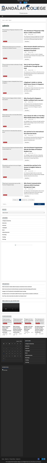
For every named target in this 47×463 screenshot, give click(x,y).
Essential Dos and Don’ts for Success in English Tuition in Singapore (12, 172)
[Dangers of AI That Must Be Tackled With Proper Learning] (29, 321)
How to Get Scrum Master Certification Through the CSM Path (12, 71)
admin (26, 34)
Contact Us (18, 459)
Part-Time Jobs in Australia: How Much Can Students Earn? (14, 296)
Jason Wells (15, 333)
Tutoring (4, 177)
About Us (7, 459)
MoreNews (33, 461)
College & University (6, 220)
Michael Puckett (27, 332)
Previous (15, 199)
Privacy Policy (12, 459)
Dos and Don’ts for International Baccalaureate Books (12, 137)
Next (33, 199)
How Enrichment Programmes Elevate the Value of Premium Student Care (12, 154)
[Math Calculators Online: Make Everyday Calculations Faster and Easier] (7, 321)
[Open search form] (45, 16)
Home (3, 459)
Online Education (5, 232)
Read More (27, 41)
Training (4, 126)
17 (3, 353)
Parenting (4, 234)
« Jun (3, 360)
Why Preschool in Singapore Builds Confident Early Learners (12, 104)
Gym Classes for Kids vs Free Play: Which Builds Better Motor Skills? (12, 121)
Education (5, 41)
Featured (4, 225)
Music (3, 230)
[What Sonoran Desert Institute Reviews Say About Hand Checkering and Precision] (18, 321)
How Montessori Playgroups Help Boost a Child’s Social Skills (12, 36)
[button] (2, 16)
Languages (4, 227)
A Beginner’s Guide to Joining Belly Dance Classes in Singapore (12, 88)
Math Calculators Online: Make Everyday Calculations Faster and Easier (17, 286)
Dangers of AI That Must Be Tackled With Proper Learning (14, 291)
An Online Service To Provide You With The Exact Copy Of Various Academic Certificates (20, 293)
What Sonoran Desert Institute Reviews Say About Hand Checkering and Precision (19, 289)
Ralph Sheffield (5, 333)
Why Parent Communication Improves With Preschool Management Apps (12, 189)
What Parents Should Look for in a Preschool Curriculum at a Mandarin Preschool (12, 53)
